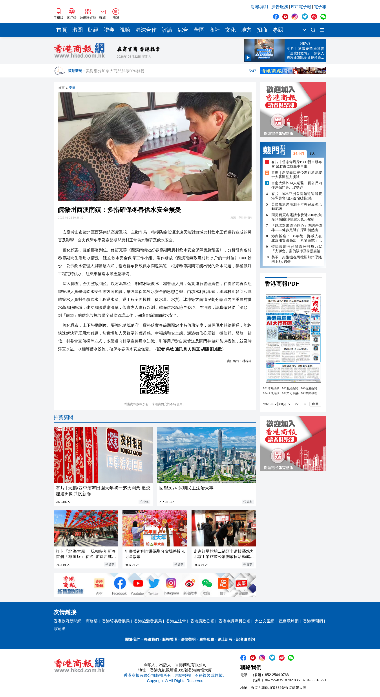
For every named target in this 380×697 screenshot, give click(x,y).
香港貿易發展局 (116, 621)
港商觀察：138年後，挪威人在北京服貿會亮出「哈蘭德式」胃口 (296, 238)
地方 (246, 30)
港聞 (77, 30)
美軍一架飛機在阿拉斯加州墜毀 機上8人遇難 (296, 259)
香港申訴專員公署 (234, 621)
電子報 (320, 6)
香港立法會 (176, 621)
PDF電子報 (301, 6)
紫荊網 (60, 628)
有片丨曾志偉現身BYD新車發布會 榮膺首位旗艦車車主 (296, 164)
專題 (278, 30)
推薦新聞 (63, 417)
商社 (214, 30)
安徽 (72, 88)
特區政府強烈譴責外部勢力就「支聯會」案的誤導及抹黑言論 (296, 249)
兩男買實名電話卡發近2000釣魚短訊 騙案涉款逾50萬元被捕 (296, 217)
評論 (167, 30)
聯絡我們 (151, 639)
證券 (109, 30)
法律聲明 (188, 639)
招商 (262, 30)
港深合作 (146, 30)
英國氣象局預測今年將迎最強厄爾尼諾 (296, 206)
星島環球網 (289, 621)
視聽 (125, 30)
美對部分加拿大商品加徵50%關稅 (171, 71)
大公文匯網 (264, 621)
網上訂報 (225, 639)
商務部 (92, 621)
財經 (93, 30)
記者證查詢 (245, 639)
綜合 (183, 30)
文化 (230, 30)
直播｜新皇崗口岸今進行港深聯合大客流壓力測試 (296, 175)
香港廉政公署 (202, 621)
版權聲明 (169, 639)
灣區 (199, 30)
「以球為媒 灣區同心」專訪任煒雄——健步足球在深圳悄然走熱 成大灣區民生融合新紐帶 (296, 228)
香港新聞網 (313, 621)
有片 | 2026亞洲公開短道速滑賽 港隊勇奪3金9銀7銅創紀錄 (296, 196)
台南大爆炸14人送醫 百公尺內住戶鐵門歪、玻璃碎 (296, 185)
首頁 (61, 30)
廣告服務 (279, 6)
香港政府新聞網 (67, 621)
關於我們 (132, 639)
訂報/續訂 (260, 6)
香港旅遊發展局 (148, 621)
